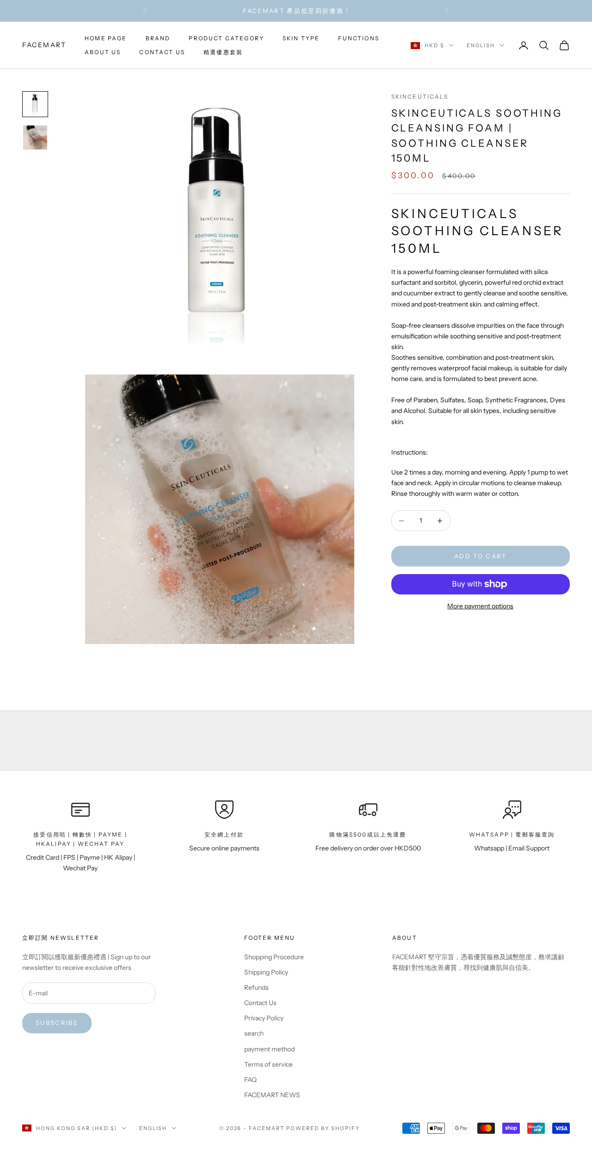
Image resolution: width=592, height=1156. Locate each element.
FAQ (250, 1079)
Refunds (256, 987)
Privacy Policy (264, 1018)
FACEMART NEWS (272, 1095)
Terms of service (268, 1064)
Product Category (226, 38)
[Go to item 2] (35, 137)
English (481, 45)
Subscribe (57, 1022)
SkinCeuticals (419, 96)
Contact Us (260, 1003)
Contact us (162, 52)
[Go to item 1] (35, 104)
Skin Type (301, 38)
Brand (158, 38)
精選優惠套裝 (223, 52)
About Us (103, 52)
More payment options (480, 606)
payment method (269, 1049)
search (254, 1033)
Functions (358, 38)
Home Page (106, 38)
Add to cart (480, 556)
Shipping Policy (266, 972)
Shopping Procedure (274, 957)
